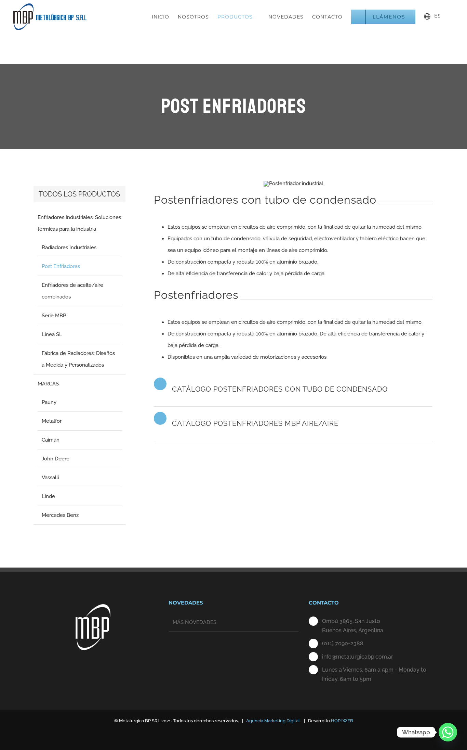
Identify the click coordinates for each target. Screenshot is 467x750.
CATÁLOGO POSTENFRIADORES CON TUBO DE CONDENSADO (280, 389)
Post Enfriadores (61, 266)
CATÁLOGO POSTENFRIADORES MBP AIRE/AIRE (255, 423)
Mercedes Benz (60, 515)
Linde (48, 496)
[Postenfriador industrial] (293, 183)
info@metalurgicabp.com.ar (357, 656)
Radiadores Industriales (69, 247)
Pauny (49, 402)
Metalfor (52, 421)
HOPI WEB (342, 720)
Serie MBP (54, 316)
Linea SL (52, 334)
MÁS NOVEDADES (194, 622)
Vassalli (50, 477)
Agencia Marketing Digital (273, 720)
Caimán (50, 440)
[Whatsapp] (448, 732)
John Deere (55, 459)
